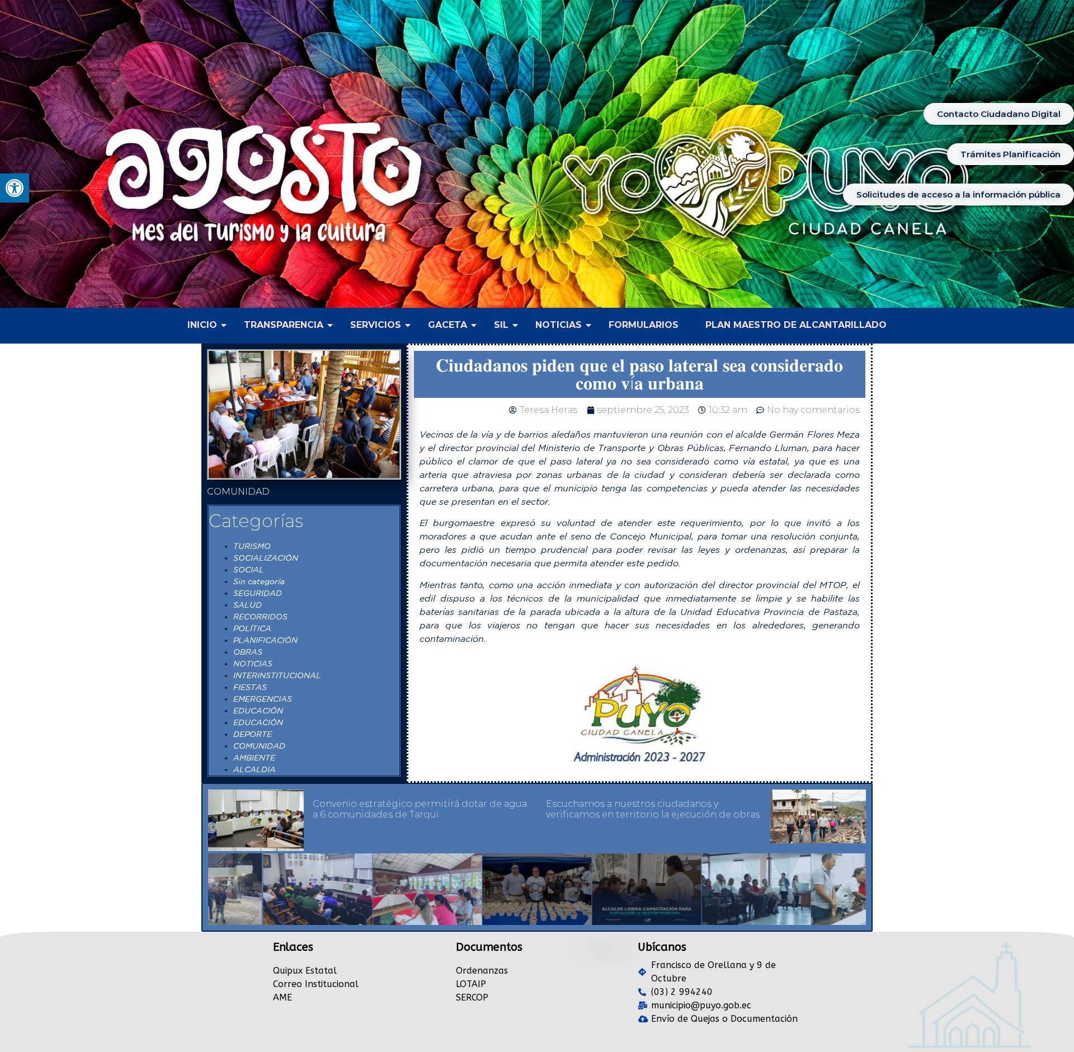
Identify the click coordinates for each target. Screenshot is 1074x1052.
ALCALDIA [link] (254, 769)
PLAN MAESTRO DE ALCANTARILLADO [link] (796, 325)
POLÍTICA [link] (252, 628)
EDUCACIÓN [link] (258, 710)
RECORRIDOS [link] (260, 616)
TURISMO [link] (252, 546)
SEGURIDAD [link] (257, 593)
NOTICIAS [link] (558, 325)
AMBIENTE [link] (254, 757)
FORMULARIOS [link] (644, 325)
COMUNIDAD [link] (259, 745)
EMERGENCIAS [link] (262, 698)
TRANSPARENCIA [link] (283, 325)
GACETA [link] (447, 325)
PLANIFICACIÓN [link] (265, 640)
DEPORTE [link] (252, 734)
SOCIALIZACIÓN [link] (265, 557)
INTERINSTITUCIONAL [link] (277, 675)
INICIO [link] (202, 325)
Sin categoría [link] (259, 581)
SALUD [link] (247, 604)
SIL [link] (501, 325)
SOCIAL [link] (248, 569)
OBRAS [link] (247, 651)
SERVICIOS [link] (375, 325)
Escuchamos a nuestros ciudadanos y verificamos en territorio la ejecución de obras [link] (653, 809)
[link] (14, 188)
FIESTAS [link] (250, 687)
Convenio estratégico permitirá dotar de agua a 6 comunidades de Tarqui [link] (420, 809)
